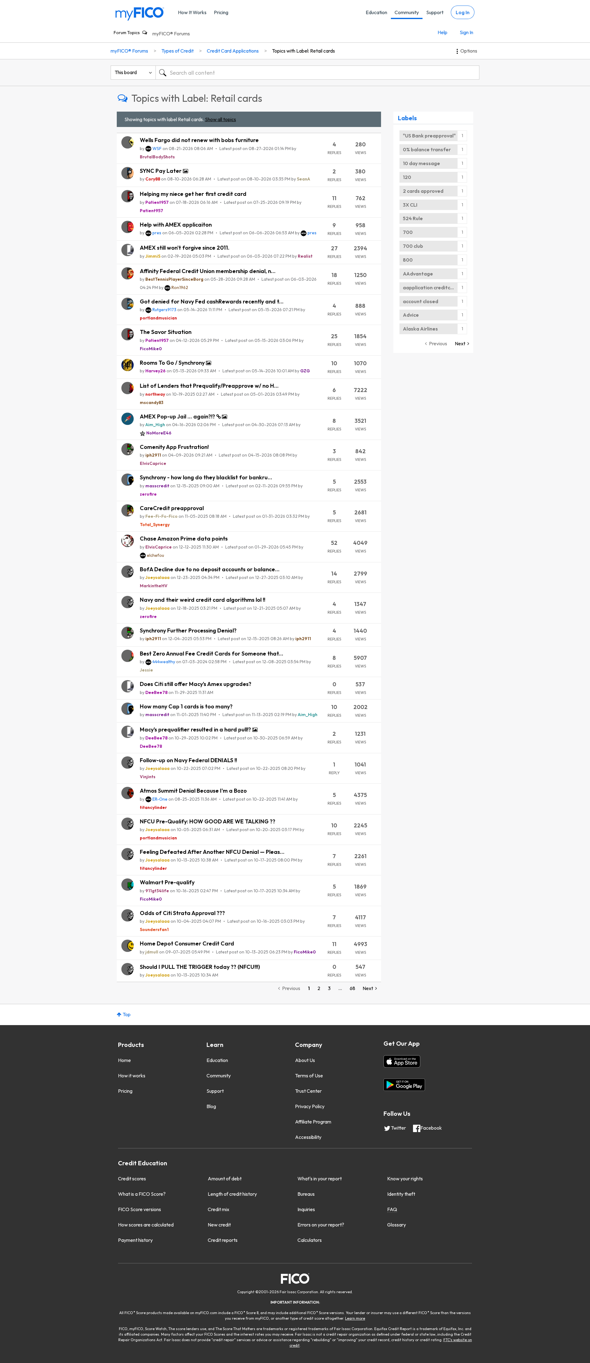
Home (124, 1060)
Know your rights (405, 1178)
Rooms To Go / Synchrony (173, 362)
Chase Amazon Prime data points (184, 538)
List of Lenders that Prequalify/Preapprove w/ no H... (209, 385)
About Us (305, 1060)
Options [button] (468, 51)
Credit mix (218, 1209)
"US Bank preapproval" (429, 136)
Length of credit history (232, 1194)
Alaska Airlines (420, 329)
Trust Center (308, 1091)
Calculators (309, 1240)
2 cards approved (423, 191)
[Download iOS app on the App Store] (402, 1061)
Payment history (135, 1240)
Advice (411, 315)
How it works (131, 1075)
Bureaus (306, 1194)
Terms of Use (309, 1075)
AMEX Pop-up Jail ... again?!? (178, 416)
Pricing (221, 12)
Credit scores (132, 1178)
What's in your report (319, 1178)
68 (352, 988)
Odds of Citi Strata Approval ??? (182, 913)
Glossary (396, 1225)
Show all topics (220, 119)
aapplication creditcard (430, 287)
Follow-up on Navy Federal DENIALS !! (188, 760)
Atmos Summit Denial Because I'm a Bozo (193, 790)
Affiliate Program (313, 1122)
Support (434, 12)
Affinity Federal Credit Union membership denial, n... (208, 271)
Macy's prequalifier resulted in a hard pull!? (196, 729)
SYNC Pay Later (161, 170)
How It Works (192, 12)
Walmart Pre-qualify (167, 882)
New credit (219, 1225)
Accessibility (308, 1137)
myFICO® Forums (171, 33)
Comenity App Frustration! (174, 446)
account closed (420, 301)
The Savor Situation (165, 331)
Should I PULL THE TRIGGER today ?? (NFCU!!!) (200, 966)
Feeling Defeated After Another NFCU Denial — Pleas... (212, 851)
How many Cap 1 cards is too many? (186, 706)
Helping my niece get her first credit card (193, 193)
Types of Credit (177, 51)
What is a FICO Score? (142, 1194)
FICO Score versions (139, 1209)
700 (408, 232)
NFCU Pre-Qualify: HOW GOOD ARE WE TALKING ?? (207, 821)
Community (407, 12)
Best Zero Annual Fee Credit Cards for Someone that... (211, 653)
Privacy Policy (309, 1106)
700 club (413, 246)
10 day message (421, 163)
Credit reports (223, 1240)
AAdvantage (418, 274)
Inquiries (306, 1209)
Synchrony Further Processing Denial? (188, 630)
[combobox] (317, 72)
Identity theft (401, 1194)
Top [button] (127, 1014)
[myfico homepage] (140, 13)
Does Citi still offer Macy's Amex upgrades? (195, 683)
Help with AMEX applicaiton (176, 224)
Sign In (466, 32)
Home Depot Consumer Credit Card (187, 943)
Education (376, 12)
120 (407, 177)
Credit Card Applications (233, 51)
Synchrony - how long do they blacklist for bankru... (206, 477)
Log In (463, 12)
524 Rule (413, 218)
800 (408, 260)
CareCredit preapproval (172, 508)
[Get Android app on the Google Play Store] (404, 1084)
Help (442, 32)
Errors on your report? (320, 1225)
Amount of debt (225, 1178)
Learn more (355, 1318)
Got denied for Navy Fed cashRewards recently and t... (212, 301)
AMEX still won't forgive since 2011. (185, 247)
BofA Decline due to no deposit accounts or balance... (210, 569)
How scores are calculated (146, 1225)
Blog (211, 1106)
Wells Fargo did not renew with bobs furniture (199, 140)
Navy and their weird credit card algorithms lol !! (202, 599)
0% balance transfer (427, 149)
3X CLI (410, 205)
